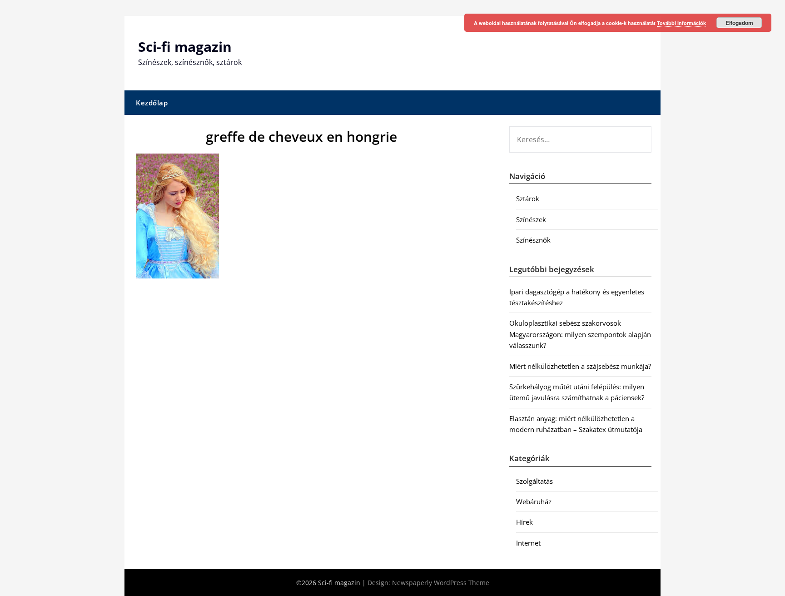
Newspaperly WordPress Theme (440, 582)
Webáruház (533, 501)
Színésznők (533, 239)
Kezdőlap (152, 102)
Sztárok (527, 198)
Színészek (531, 219)
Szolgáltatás (534, 481)
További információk (681, 23)
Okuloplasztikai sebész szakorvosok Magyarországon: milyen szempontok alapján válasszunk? (580, 334)
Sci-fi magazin (185, 46)
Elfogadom (739, 23)
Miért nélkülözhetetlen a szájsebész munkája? (580, 366)
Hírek (524, 521)
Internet (528, 542)
